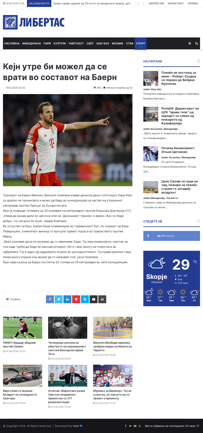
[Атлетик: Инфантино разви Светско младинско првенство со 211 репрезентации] (67, 376)
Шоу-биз (103, 43)
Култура (60, 43)
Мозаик (117, 43)
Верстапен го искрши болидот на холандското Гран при (20, 394)
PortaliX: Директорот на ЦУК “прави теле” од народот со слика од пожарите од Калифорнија (180, 116)
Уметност (76, 43)
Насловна (11, 43)
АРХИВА (193, 3)
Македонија (31, 43)
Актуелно (156, 128)
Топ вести (172, 197)
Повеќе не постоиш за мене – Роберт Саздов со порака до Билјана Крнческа (178, 78)
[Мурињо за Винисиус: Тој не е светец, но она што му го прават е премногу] (112, 376)
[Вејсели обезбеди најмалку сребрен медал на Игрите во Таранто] (112, 328)
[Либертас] (34, 22)
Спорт (140, 43)
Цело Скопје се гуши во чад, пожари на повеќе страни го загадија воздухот (179, 187)
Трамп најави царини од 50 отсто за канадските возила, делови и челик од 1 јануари (107, 3)
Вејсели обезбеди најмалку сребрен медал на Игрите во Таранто (112, 346)
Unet (76, 425)
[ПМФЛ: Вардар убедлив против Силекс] (22, 328)
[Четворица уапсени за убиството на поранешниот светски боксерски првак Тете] (67, 328)
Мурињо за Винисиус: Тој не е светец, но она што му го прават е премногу (112, 394)
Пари (47, 43)
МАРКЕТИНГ (176, 3)
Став (129, 43)
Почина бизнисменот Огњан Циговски (178, 150)
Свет (90, 43)
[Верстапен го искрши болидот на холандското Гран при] (22, 376)
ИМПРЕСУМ (156, 3)
